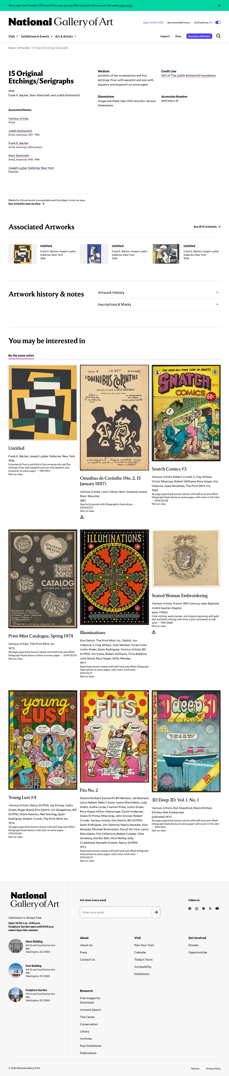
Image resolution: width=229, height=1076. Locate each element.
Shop (178, 36)
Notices (195, 1068)
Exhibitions (141, 974)
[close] (219, 5)
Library (84, 1031)
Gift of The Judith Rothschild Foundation (188, 75)
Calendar (140, 952)
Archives (86, 1038)
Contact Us (87, 959)
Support (165, 36)
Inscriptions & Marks (114, 304)
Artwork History (111, 292)
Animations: (203, 22)
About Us (86, 945)
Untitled (46, 246)
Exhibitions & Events (35, 36)
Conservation (89, 1024)
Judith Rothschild (20, 131)
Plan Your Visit (144, 945)
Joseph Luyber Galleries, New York (31, 168)
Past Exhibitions (90, 1046)
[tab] (21, 356)
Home (12, 47)
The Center (87, 1017)
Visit (11, 36)
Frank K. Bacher (18, 143)
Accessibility (142, 967)
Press (83, 952)
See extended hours (178, 22)
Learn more (125, 5)
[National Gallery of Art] (34, 899)
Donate (193, 945)
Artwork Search (90, 1010)
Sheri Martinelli (18, 155)
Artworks (23, 47)
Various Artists (18, 118)
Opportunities (197, 952)
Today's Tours (143, 959)
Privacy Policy (213, 1068)
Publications (88, 1053)
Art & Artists (64, 36)
